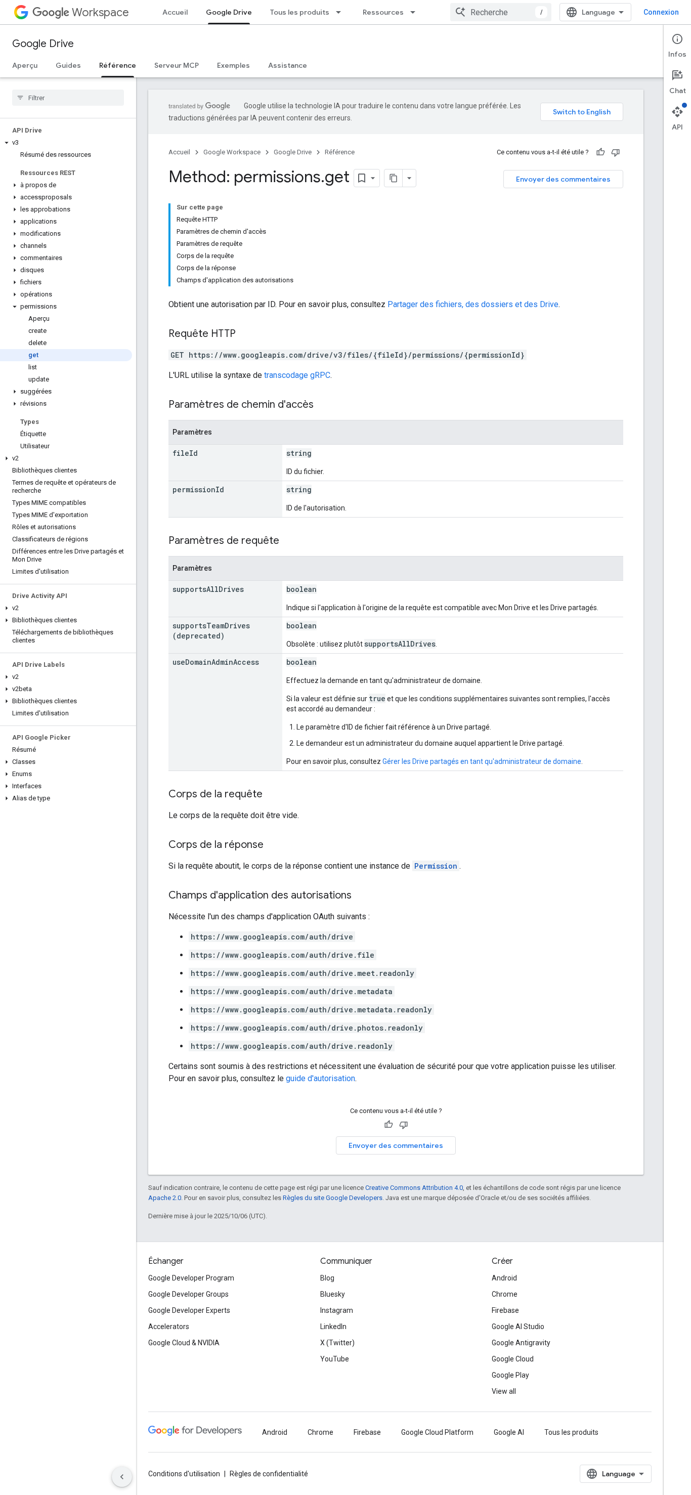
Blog (327, 1278)
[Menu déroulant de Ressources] (416, 12)
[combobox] (500, 12)
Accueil (175, 12)
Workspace (100, 12)
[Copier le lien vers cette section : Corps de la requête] (273, 795)
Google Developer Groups (188, 1294)
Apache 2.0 (164, 1198)
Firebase (505, 1310)
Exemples (233, 65)
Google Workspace (232, 152)
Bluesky (332, 1294)
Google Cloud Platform (437, 1432)
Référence (117, 65)
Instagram (336, 1310)
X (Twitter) (337, 1343)
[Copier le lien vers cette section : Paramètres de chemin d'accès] (324, 405)
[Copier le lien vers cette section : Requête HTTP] (246, 334)
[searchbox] (68, 98)
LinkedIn (333, 1326)
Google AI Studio (518, 1326)
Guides (68, 65)
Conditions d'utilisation (184, 1474)
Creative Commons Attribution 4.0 (414, 1187)
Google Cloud (513, 1359)
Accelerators (168, 1326)
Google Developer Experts (189, 1310)
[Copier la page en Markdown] (393, 178)
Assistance (287, 65)
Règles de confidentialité (269, 1474)
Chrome (504, 1294)
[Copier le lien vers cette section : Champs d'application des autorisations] (362, 896)
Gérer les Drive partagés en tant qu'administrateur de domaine (481, 761)
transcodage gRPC (297, 375)
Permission (435, 866)
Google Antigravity (521, 1343)
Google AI (509, 1432)
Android (504, 1278)
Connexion (661, 12)
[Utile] (600, 152)
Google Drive (229, 12)
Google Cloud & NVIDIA (184, 1343)
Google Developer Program (191, 1278)
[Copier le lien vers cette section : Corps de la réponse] (274, 845)
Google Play (510, 1375)
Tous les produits (299, 12)
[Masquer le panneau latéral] (122, 1477)
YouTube (334, 1359)
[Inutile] (615, 152)
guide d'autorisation (320, 1078)
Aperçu (24, 65)
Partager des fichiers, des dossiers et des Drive (472, 304)
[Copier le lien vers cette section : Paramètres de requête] (289, 541)
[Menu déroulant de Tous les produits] (341, 12)
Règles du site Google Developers (332, 1198)
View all (504, 1391)
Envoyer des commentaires (563, 179)
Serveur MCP (176, 65)
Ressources (383, 12)
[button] (66, 143)
